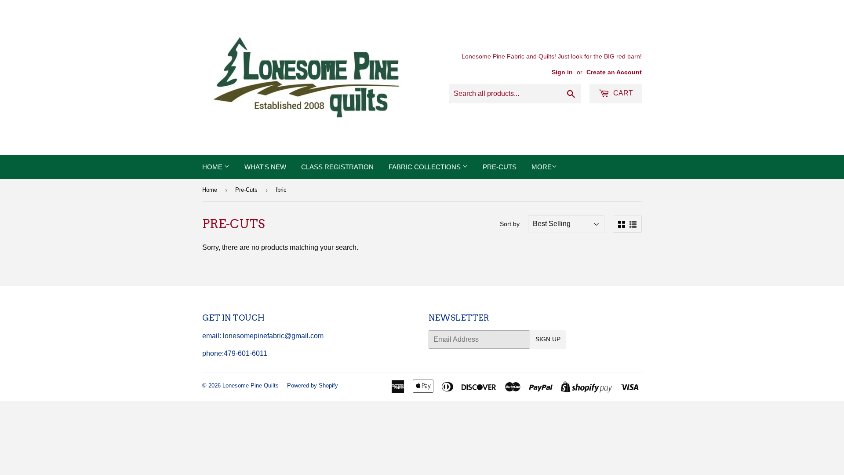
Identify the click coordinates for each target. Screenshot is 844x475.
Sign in (562, 72)
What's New (265, 167)
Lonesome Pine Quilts (250, 385)
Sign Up (547, 339)
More (541, 167)
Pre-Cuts (500, 167)
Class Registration (337, 167)
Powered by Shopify (312, 385)
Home (213, 167)
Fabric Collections (425, 167)
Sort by (510, 223)
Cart (622, 93)
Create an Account (614, 72)
